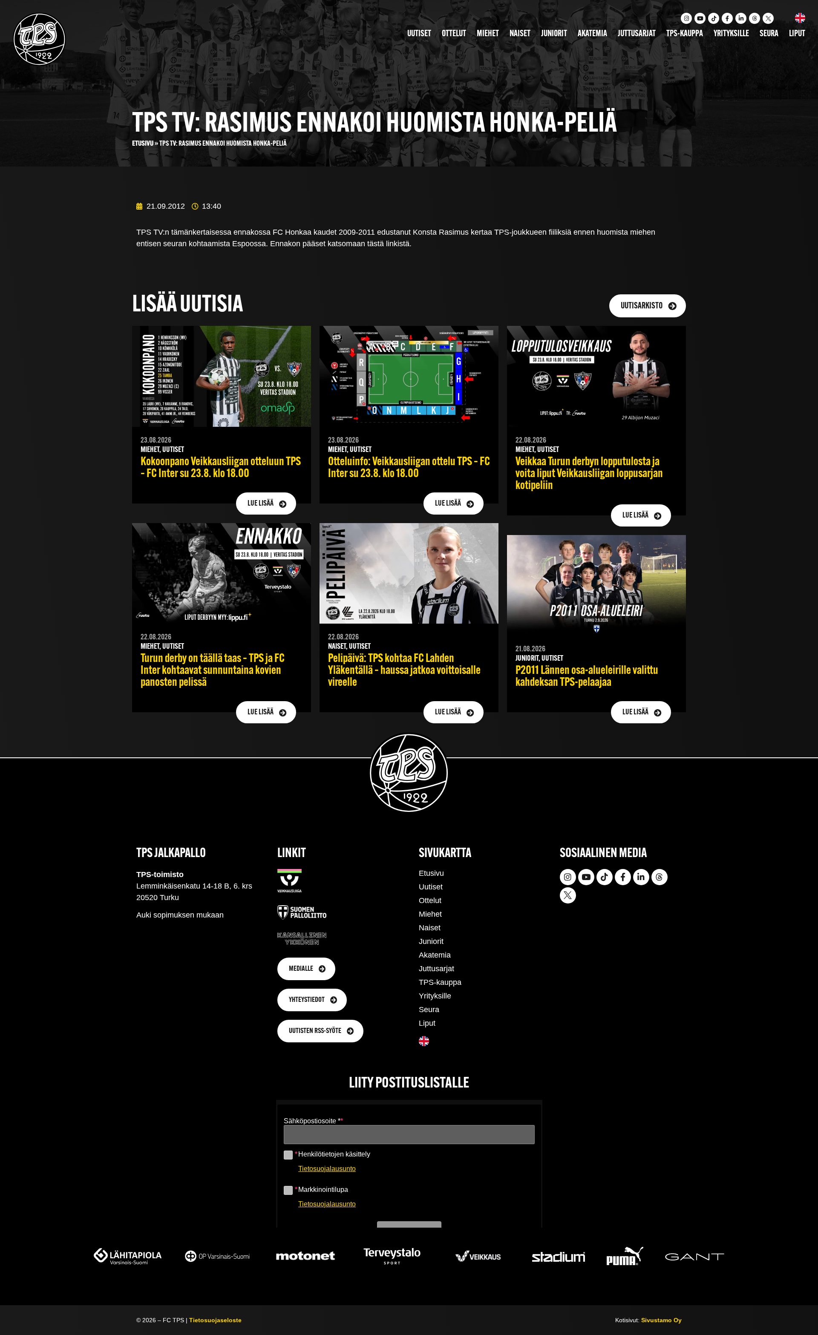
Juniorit (554, 34)
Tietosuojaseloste (215, 1320)
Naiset (520, 34)
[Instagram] (686, 18)
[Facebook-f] (727, 18)
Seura (769, 34)
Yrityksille (731, 34)
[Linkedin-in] (740, 18)
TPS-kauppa (684, 34)
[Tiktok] (713, 18)
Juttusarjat (637, 34)
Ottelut (454, 34)
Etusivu (142, 143)
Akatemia (592, 34)
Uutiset (419, 34)
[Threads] (754, 18)
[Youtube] (700, 18)
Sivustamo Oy (661, 1320)
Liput (797, 34)
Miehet (488, 34)
